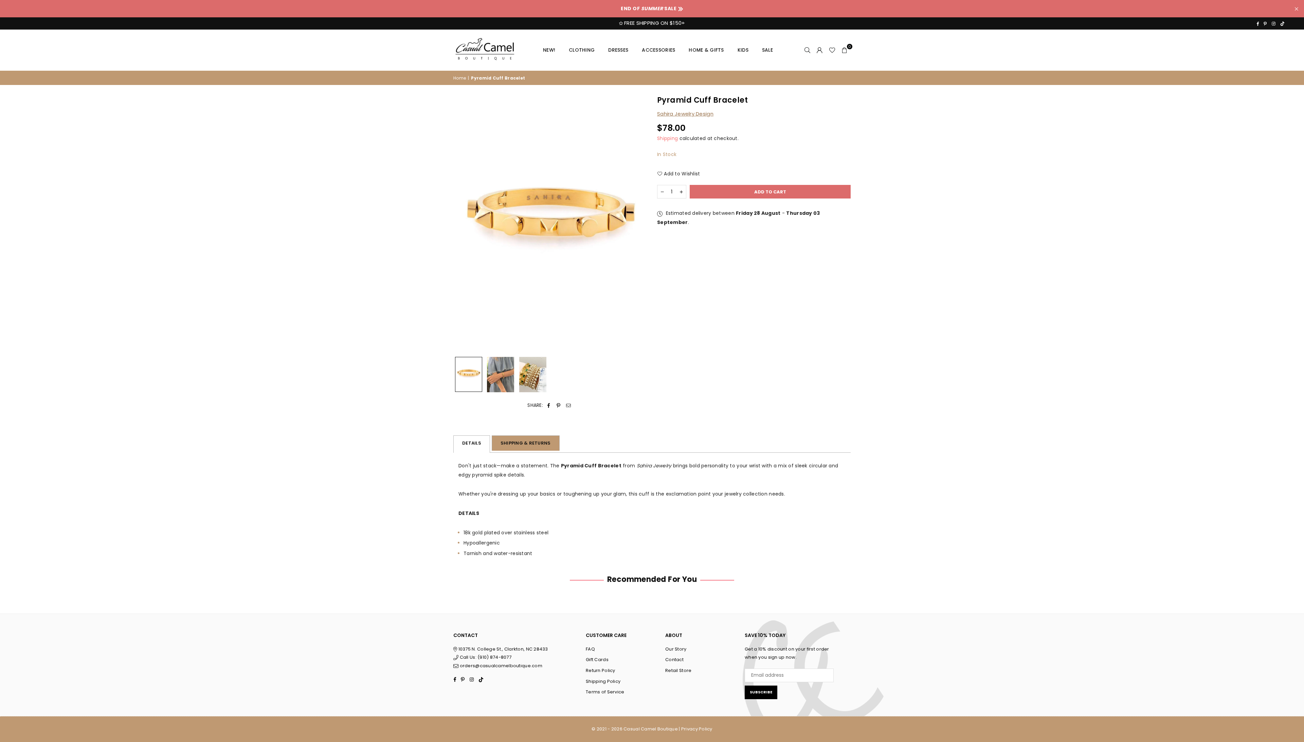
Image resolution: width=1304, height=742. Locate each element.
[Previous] (463, 224)
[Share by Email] (568, 405)
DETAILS (471, 443)
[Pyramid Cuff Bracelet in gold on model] (500, 374)
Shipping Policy (603, 681)
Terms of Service (605, 692)
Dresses (618, 50)
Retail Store (678, 670)
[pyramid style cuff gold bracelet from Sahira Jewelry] (468, 374)
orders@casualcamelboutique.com (501, 665)
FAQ (590, 649)
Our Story (676, 649)
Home (459, 78)
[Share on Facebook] (548, 405)
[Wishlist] (832, 50)
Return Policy (600, 670)
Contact (674, 659)
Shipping (667, 138)
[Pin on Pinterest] (558, 405)
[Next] (638, 224)
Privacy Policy (696, 729)
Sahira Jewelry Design (685, 113)
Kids (743, 50)
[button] (844, 50)
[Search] (807, 50)
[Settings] (820, 50)
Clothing (582, 50)
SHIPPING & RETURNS (526, 443)
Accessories (658, 50)
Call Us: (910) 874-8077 (484, 657)
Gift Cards (597, 659)
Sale (767, 50)
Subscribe (761, 692)
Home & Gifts (706, 50)
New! (549, 50)
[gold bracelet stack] (532, 374)
